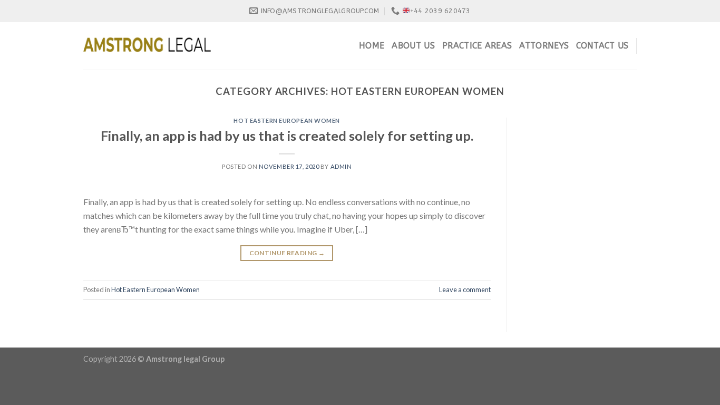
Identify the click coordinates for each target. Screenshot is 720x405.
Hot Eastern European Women (286, 120)
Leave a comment (465, 289)
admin (341, 166)
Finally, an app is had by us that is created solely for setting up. (287, 135)
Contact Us (602, 46)
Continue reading (287, 253)
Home (371, 46)
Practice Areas (477, 46)
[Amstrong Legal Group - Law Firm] (147, 46)
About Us (413, 46)
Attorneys (544, 46)
